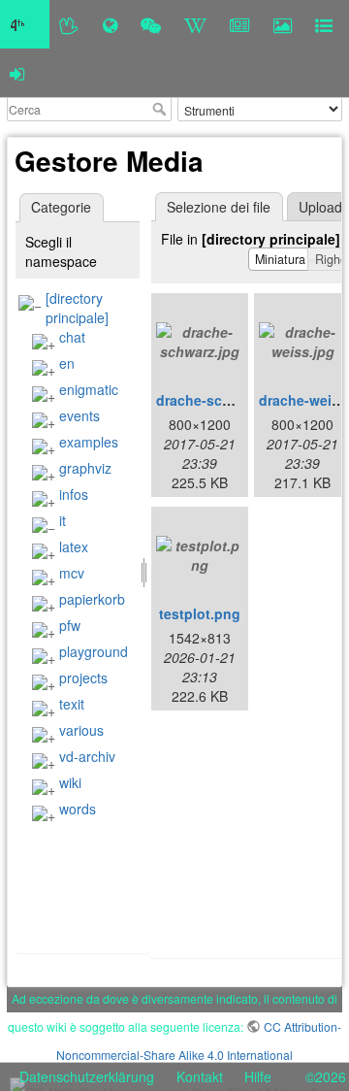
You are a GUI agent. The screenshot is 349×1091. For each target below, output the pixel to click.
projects (83, 677)
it (62, 520)
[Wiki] (195, 24)
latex (73, 546)
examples (88, 441)
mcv (71, 572)
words (77, 808)
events (79, 415)
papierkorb (92, 599)
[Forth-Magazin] (240, 24)
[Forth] (69, 24)
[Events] (151, 24)
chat (72, 337)
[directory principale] (77, 307)
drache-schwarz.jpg (221, 400)
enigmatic (88, 389)
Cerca (161, 109)
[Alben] (282, 24)
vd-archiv (87, 756)
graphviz (85, 468)
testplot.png (199, 613)
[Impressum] (323, 24)
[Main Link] (24, 24)
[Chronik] (110, 24)
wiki (70, 782)
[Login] (17, 73)
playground (93, 651)
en (67, 363)
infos (73, 494)
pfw (69, 625)
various (81, 730)
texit (71, 703)
